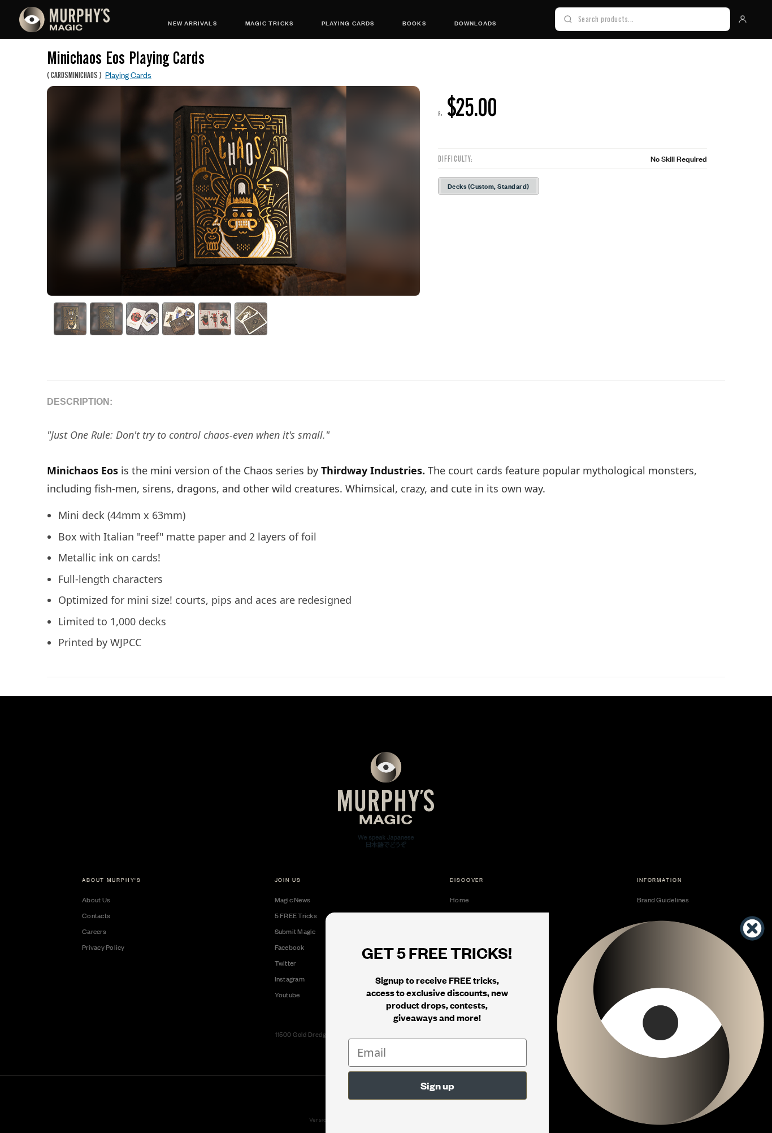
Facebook (290, 947)
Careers (94, 931)
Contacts (96, 915)
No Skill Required (678, 158)
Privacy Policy (103, 947)
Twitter (285, 963)
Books (414, 23)
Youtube (287, 994)
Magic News (293, 899)
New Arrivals (192, 23)
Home (459, 899)
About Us (96, 899)
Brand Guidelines (663, 899)
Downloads (475, 23)
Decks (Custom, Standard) (489, 185)
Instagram (290, 979)
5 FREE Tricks (296, 915)
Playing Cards (348, 23)
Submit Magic (295, 931)
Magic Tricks (269, 23)
